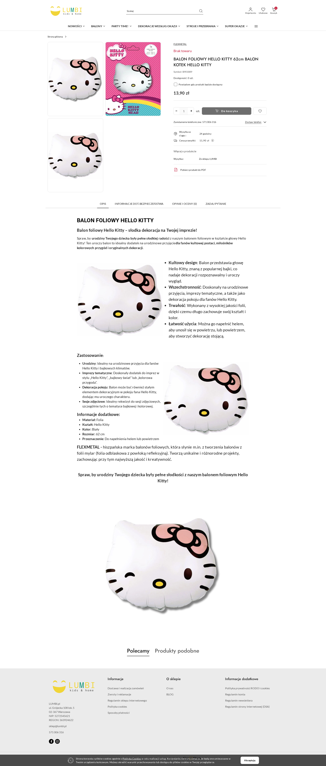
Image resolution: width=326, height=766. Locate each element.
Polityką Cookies (132, 758)
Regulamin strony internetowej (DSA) (247, 706)
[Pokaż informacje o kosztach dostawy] (212, 140)
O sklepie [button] (173, 679)
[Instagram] (57, 741)
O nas (169, 688)
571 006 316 (56, 732)
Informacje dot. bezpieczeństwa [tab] (139, 203)
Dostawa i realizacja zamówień (126, 688)
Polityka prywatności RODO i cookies (247, 688)
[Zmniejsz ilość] (176, 111)
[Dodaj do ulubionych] (260, 111)
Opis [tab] (103, 203)
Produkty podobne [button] (177, 651)
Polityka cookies (117, 706)
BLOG (170, 694)
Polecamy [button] (138, 651)
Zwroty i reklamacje (119, 694)
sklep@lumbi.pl (58, 726)
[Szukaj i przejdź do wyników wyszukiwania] (200, 11)
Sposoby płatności (119, 712)
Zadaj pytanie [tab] (216, 203)
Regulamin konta (235, 694)
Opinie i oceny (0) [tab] (184, 203)
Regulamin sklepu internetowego (127, 700)
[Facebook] (51, 741)
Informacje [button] (115, 679)
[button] (256, 26)
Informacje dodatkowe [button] (241, 679)
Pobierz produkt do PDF (193, 169)
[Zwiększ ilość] (191, 111)
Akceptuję (249, 760)
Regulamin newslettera (238, 700)
